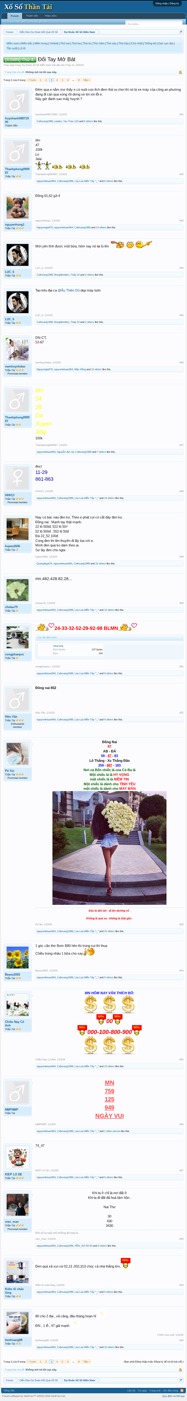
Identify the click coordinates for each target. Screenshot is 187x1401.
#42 (181, 174)
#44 (181, 268)
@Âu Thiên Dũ (69, 290)
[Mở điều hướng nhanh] (180, 31)
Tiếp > (86, 80)
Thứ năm (98, 43)
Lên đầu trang (170, 1390)
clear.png (58, 645)
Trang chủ (155, 1390)
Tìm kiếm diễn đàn (15, 21)
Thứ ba (76, 43)
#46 (181, 362)
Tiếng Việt (8, 1390)
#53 (181, 924)
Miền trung (41, 43)
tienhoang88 (13, 1340)
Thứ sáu (111, 43)
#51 (181, 666)
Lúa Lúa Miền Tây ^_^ (87, 181)
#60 (181, 1340)
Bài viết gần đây (39, 21)
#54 (181, 970)
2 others (89, 274)
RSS (182, 1390)
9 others (108, 719)
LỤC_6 (9, 272)
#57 (181, 1170)
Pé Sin (9, 770)
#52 (181, 712)
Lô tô (22, 48)
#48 (181, 491)
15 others (96, 369)
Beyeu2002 (12, 974)
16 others (100, 563)
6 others (88, 121)
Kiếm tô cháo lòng (14, 1290)
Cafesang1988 (45, 121)
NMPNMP (11, 1109)
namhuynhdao (15, 366)
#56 (181, 1124)
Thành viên (32, 15)
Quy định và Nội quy (173, 1396)
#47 (181, 445)
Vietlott (54, 43)
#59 (181, 1285)
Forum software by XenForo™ (33, 1396)
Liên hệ (131, 1390)
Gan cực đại (165, 43)
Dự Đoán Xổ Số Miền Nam (36, 65)
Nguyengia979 (45, 227)
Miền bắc (26, 43)
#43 (181, 220)
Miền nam (13, 43)
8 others (108, 181)
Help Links (51, 15)
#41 (181, 114)
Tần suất (12, 48)
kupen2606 (12, 546)
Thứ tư (87, 43)
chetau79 (11, 607)
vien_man (12, 1221)
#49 (181, 556)
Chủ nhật (136, 43)
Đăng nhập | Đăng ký (167, 3)
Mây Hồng (80, 369)
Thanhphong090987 (17, 170)
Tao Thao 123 (70, 121)
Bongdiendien (61, 274)
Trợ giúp (142, 1390)
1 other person (112, 1131)
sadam (58, 121)
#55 (181, 1059)
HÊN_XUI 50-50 (83, 1245)
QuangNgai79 (44, 563)
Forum (15, 16)
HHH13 (9, 495)
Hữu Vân (11, 716)
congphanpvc (14, 654)
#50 (181, 603)
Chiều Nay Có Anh (14, 1023)
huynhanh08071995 (17, 120)
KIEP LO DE (13, 1174)
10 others (109, 1066)
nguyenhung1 (14, 224)
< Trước (31, 80)
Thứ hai (65, 43)
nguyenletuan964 (46, 181)
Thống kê (150, 43)
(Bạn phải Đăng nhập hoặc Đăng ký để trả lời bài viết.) (154, 1361)
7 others (101, 451)
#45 (181, 315)
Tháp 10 (69, 65)
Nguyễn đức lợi (65, 451)
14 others (101, 227)
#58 (181, 1239)
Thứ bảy (124, 43)
